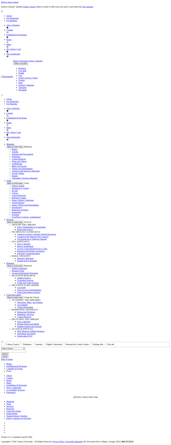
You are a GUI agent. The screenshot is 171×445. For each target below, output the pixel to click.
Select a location (20, 64)
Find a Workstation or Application (31, 227)
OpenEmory (17, 207)
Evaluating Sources (25, 280)
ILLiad (15, 191)
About (9, 16)
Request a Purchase (25, 258)
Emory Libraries (35, 61)
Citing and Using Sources (28, 283)
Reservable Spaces (25, 229)
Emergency (11, 392)
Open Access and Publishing (29, 290)
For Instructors (12, 18)
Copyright (21, 287)
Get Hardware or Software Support (32, 239)
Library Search (29, 7)
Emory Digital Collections (23, 200)
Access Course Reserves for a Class (32, 249)
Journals (38, 344)
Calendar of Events (14, 369)
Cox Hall (22, 71)
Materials (10, 144)
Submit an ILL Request (27, 261)
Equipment (16, 212)
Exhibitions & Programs (16, 35)
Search (5, 354)
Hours (9, 39)
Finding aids (98, 344)
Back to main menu (15, 147)
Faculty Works (18, 173)
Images (15, 176)
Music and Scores (19, 166)
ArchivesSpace (18, 203)
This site (110, 344)
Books (14, 149)
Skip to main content (9, 2)
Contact (9, 30)
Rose (20, 83)
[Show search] (2, 341)
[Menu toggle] (2, 95)
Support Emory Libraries (16, 416)
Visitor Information (25, 307)
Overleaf (15, 215)
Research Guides (19, 198)
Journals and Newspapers (22, 154)
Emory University (20, 61)
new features (87, 7)
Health (21, 73)
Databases (16, 156)
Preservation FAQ (24, 336)
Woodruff (22, 90)
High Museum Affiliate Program (30, 331)
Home (9, 364)
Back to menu (7, 359)
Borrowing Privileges (26, 312)
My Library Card (13, 49)
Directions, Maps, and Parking (30, 302)
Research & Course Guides (77, 344)
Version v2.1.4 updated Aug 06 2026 (16, 437)
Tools (8, 180)
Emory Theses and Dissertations (25, 205)
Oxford (21, 80)
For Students (11, 20)
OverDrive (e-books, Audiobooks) (26, 217)
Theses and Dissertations (22, 168)
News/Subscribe (13, 54)
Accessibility (22, 305)
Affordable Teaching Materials (25, 178)
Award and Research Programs (25, 273)
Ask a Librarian (13, 25)
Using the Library (13, 295)
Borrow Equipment (25, 246)
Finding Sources (24, 278)
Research (10, 263)
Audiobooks (17, 164)
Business (22, 68)
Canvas (15, 193)
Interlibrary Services (25, 314)
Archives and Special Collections (26, 171)
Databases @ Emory (20, 188)
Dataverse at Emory (20, 210)
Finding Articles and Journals (29, 326)
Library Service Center (28, 78)
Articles (15, 152)
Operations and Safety (26, 334)
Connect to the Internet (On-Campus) (32, 237)
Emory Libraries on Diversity (18, 418)
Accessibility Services (15, 390)
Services (9, 219)
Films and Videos (19, 161)
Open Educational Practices (28, 292)
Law (20, 75)
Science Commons (26, 85)
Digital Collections (54, 344)
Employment (11, 413)
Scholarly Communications (28, 253)
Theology (22, 87)
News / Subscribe (13, 388)
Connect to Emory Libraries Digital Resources (36, 234)
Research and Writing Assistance (31, 251)
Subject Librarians (19, 268)
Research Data (18, 271)
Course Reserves (19, 159)
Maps (8, 44)
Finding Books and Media (28, 324)
